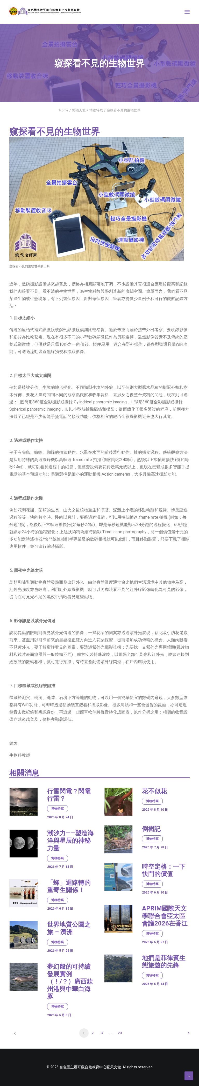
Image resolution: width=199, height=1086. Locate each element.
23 (120, 1033)
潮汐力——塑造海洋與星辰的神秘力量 (70, 840)
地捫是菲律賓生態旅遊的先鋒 (164, 961)
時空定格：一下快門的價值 (164, 870)
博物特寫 (96, 110)
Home (63, 110)
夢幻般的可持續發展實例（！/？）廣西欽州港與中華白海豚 (70, 981)
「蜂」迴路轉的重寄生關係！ (69, 886)
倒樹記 (151, 828)
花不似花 (154, 791)
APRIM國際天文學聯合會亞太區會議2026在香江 (165, 916)
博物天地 (79, 110)
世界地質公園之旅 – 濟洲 (69, 928)
